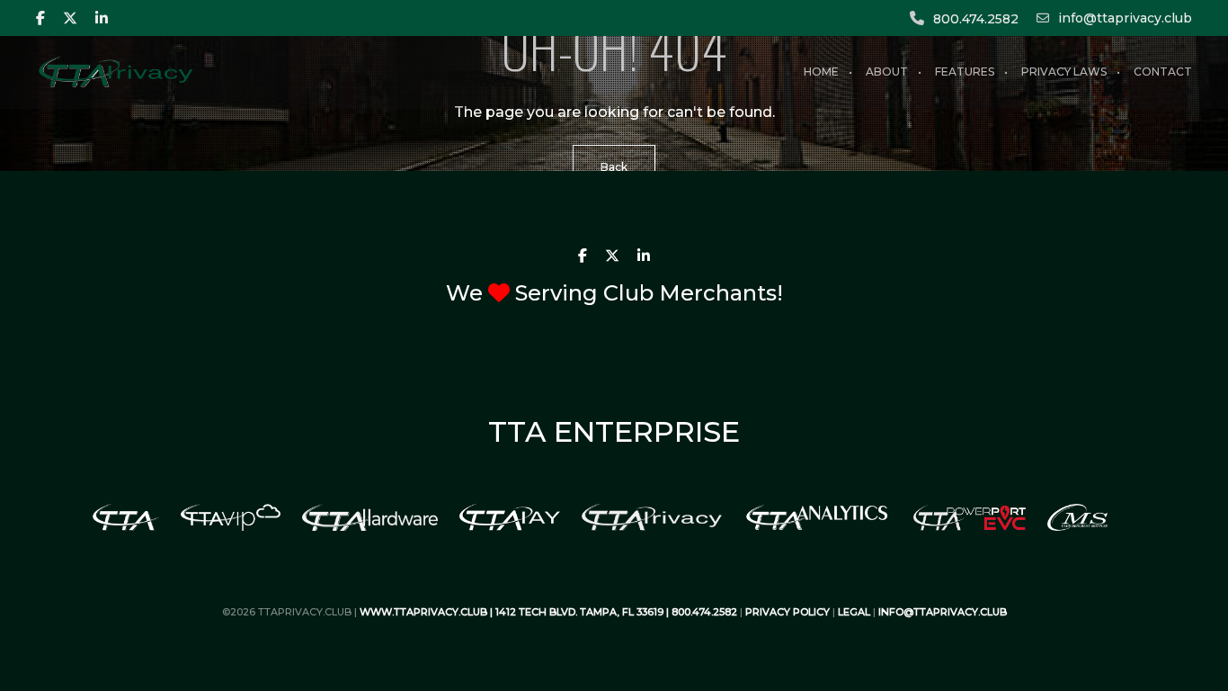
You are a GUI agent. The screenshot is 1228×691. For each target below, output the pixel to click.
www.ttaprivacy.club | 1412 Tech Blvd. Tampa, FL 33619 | (516, 612)
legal (854, 612)
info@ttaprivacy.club (1125, 18)
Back (614, 167)
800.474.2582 (976, 19)
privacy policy (787, 612)
